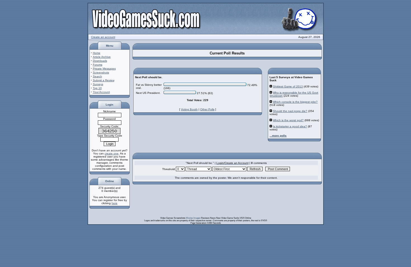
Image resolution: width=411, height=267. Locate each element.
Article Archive (102, 56)
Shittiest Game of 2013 (288, 86)
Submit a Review (103, 80)
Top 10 (97, 88)
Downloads (100, 60)
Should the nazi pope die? (290, 111)
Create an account (103, 37)
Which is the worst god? (288, 120)
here (114, 203)
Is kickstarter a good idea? (290, 126)
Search (97, 76)
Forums (97, 64)
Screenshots (101, 72)
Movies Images (193, 218)
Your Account (101, 92)
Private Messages (104, 68)
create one (112, 153)
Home (96, 52)
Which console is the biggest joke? (295, 101)
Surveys (98, 84)
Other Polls (207, 109)
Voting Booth (189, 109)
